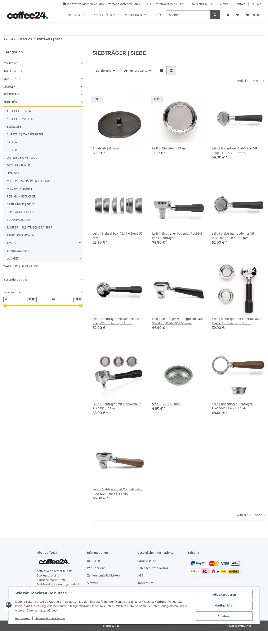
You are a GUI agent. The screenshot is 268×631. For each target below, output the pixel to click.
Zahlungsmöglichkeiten (103, 575)
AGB (140, 575)
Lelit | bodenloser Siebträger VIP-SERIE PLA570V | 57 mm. (235, 150)
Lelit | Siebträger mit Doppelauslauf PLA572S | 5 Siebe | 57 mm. (118, 321)
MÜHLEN (9, 86)
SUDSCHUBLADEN (19, 220)
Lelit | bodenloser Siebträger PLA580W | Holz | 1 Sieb (232, 406)
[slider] (5, 306)
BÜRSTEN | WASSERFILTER (25, 134)
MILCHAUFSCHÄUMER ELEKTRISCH (31, 181)
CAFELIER (13, 150)
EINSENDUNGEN (202, 4)
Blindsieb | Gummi (106, 148)
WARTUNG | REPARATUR (20, 266)
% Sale (256, 4)
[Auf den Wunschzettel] (138, 100)
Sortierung (103, 71)
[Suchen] (215, 14)
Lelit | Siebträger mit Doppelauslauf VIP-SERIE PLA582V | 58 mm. (177, 321)
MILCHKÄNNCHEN (19, 189)
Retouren (93, 561)
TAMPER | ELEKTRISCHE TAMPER (29, 227)
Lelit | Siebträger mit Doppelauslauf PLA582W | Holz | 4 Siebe (118, 491)
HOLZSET (13, 173)
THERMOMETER (18, 251)
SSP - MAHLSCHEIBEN (22, 212)
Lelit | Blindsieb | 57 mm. (170, 148)
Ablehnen (224, 616)
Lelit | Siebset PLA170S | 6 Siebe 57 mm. (118, 235)
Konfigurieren (224, 605)
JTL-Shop (246, 625)
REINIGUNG (11, 94)
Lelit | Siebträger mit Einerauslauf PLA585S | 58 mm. (117, 406)
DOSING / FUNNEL (19, 165)
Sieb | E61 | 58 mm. (166, 404)
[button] (228, 15)
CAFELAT (13, 142)
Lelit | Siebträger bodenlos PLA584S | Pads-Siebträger (178, 235)
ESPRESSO (10, 63)
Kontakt (240, 4)
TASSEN (12, 243)
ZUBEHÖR (10, 102)
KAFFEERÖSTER (13, 71)
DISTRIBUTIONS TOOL (22, 158)
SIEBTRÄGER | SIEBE (21, 204)
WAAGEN (13, 258)
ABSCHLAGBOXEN (19, 111)
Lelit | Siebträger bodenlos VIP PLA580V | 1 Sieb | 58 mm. (233, 235)
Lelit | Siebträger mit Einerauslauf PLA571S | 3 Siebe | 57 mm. (236, 321)
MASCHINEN (12, 79)
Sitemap (93, 583)
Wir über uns (96, 568)
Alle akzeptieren (224, 594)
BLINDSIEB (14, 127)
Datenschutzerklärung (50, 618)
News (224, 4)
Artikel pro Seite (135, 71)
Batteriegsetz (146, 561)
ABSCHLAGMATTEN (20, 119)
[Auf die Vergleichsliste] (127, 100)
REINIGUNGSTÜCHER (21, 196)
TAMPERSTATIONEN (21, 235)
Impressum (22, 618)
